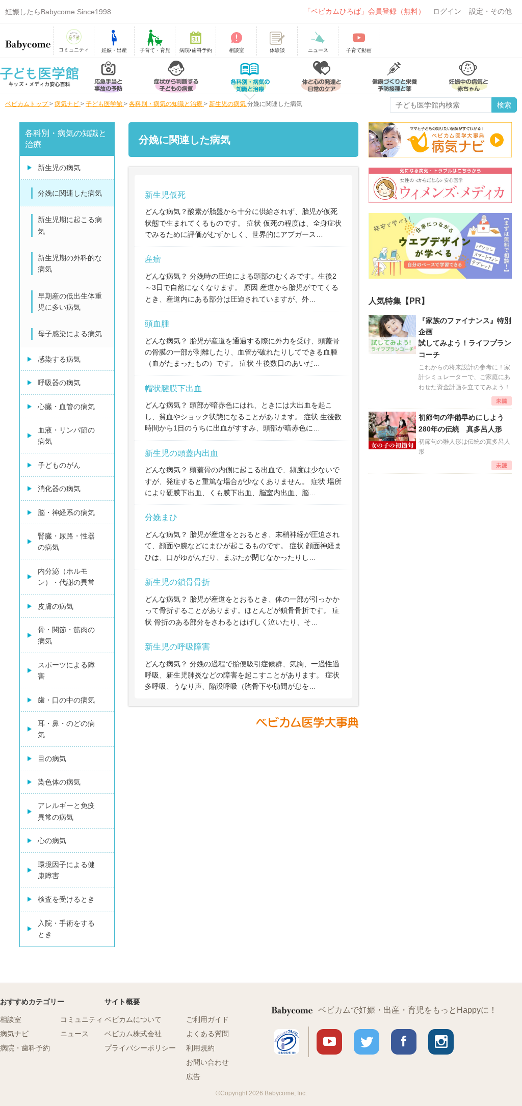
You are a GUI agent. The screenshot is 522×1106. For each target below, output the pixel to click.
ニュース (74, 1034)
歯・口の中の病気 (66, 700)
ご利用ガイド (207, 1019)
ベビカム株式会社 (133, 1034)
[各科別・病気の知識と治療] (249, 76)
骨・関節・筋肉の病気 (66, 635)
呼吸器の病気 (59, 383)
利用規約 (200, 1048)
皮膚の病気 (55, 606)
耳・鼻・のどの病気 (66, 729)
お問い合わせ (207, 1062)
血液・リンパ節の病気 (66, 435)
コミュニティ (81, 1019)
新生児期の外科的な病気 (70, 263)
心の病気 (52, 841)
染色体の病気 (59, 782)
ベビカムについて (133, 1019)
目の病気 (52, 758)
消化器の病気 (59, 488)
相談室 (10, 1019)
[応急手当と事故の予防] (108, 76)
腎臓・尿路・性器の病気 (66, 541)
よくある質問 (207, 1034)
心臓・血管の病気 (66, 406)
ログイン (447, 11)
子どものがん (59, 465)
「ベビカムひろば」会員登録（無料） (364, 11)
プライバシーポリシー (140, 1048)
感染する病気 (59, 359)
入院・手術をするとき (66, 928)
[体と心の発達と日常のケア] (321, 76)
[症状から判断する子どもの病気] (176, 76)
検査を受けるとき (66, 899)
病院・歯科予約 (25, 1048)
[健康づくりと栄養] (394, 76)
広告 (193, 1076)
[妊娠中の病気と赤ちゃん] (468, 76)
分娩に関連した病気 (70, 193)
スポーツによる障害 (66, 670)
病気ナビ (14, 1034)
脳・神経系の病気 (66, 512)
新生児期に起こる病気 (70, 225)
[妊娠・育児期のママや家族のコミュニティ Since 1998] (28, 40)
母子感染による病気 (70, 334)
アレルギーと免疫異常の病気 (66, 811)
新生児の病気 (59, 168)
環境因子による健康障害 (66, 870)
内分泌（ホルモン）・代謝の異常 (66, 576)
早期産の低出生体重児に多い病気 (70, 301)
